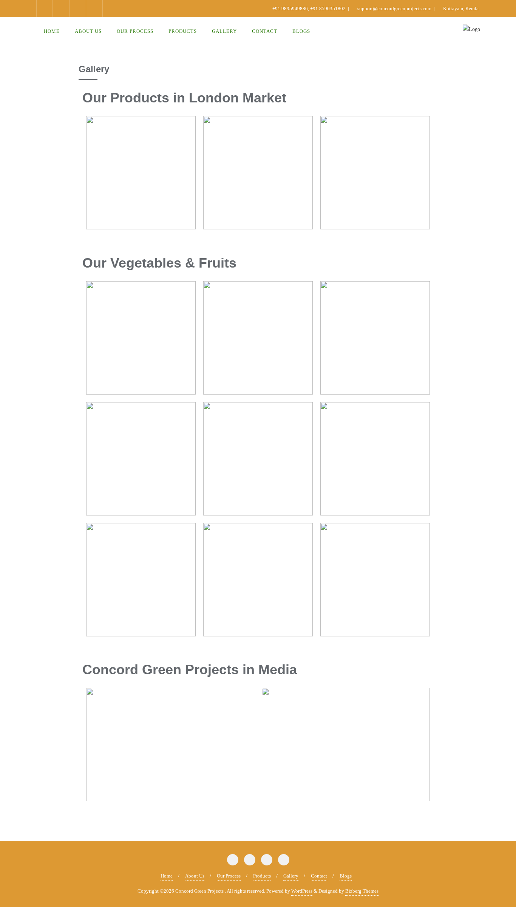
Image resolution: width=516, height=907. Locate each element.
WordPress (301, 891)
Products (262, 876)
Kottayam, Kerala (460, 8)
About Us (194, 876)
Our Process (229, 876)
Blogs (346, 876)
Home (167, 876)
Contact (319, 876)
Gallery (290, 876)
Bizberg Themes (362, 891)
